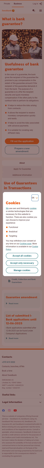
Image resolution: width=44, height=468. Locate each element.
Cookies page (25, 244)
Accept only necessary (22, 263)
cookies (33, 208)
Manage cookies (22, 270)
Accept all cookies (22, 255)
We (7, 208)
